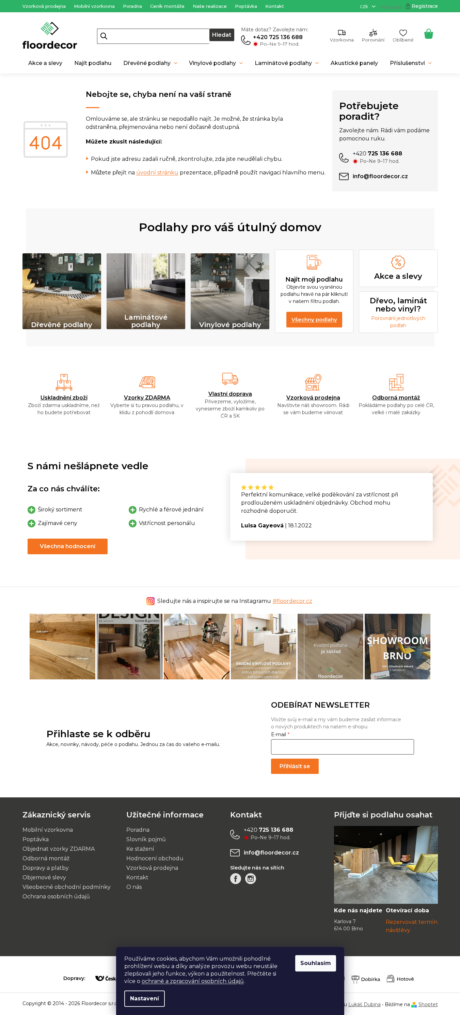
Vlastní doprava (230, 394)
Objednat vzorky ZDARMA (58, 849)
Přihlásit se (295, 766)
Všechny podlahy (314, 319)
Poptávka (246, 6)
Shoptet (428, 1004)
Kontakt (274, 6)
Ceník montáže (167, 6)
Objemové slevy (44, 877)
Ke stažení (140, 849)
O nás (134, 887)
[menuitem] (45, 63)
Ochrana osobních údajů (56, 896)
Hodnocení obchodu (155, 858)
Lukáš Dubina (364, 1004)
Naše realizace (210, 6)
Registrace (425, 6)
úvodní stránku (157, 172)
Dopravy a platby (45, 868)
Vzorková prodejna (44, 6)
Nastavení (144, 998)
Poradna (132, 6)
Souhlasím (315, 963)
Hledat (221, 35)
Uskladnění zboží (64, 397)
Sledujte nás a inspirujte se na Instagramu (234, 601)
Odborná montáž (396, 397)
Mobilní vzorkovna (94, 6)
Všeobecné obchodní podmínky (66, 887)
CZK (364, 6)
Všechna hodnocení (67, 546)
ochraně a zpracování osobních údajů (193, 981)
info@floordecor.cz (271, 852)
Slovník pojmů (146, 839)
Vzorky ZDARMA (147, 397)
